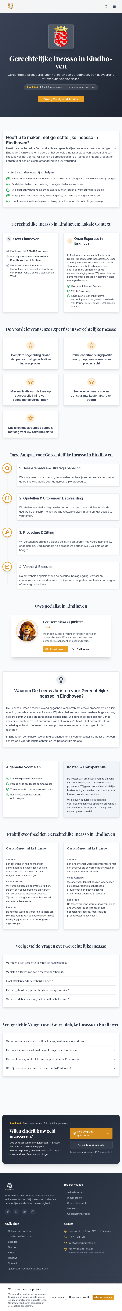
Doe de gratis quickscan (85, 1133)
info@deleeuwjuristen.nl (82, 1242)
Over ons (13, 1247)
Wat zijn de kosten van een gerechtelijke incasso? (35, 972)
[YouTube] (24, 1212)
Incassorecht (74, 1197)
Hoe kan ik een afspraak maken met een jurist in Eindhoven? (42, 1050)
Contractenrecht (76, 1203)
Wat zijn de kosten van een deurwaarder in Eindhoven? (38, 1068)
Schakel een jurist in (19, 1231)
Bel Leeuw (83, 649)
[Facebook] (8, 1212)
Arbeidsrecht (74, 1192)
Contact (12, 1263)
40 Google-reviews (53, 87)
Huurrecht (73, 1208)
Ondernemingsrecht (78, 1213)
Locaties (12, 1241)
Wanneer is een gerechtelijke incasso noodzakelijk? (36, 963)
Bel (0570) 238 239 (93, 1144)
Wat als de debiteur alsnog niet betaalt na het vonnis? (37, 999)
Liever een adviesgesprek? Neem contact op (91, 1153)
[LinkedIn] (16, 1212)
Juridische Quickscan (20, 1236)
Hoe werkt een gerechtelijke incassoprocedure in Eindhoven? (42, 1059)
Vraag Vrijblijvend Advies (61, 99)
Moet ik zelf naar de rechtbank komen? (29, 981)
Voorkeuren (58, 1297)
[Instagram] (33, 1212)
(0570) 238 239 (77, 1237)
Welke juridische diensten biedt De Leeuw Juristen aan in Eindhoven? (46, 1041)
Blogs (11, 1252)
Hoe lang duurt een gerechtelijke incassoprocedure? (37, 990)
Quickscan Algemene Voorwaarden (28, 1268)
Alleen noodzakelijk (79, 1297)
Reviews (12, 1257)
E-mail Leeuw (57, 649)
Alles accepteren (103, 1297)
